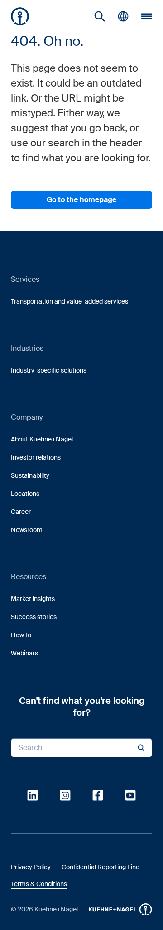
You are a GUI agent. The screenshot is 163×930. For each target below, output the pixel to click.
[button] (20, 16)
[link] (99, 16)
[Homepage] (20, 16)
